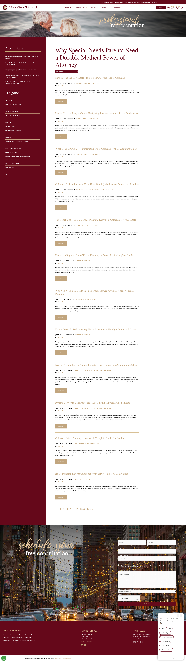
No (90, 334)
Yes (95, 334)
